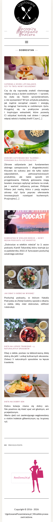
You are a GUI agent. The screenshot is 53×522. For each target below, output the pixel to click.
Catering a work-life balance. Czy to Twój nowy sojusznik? (20, 85)
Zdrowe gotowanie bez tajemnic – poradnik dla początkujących (22, 159)
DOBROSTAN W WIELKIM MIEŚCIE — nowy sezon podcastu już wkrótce (24, 239)
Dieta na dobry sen (14, 402)
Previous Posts (15, 445)
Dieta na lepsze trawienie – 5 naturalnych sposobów (19, 347)
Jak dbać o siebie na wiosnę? (19, 293)
